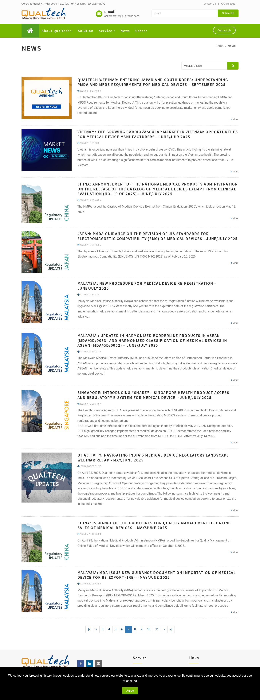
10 (149, 629)
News (125, 30)
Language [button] (229, 3)
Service (105, 30)
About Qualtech (56, 30)
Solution (85, 30)
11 (157, 629)
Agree (130, 690)
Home (219, 46)
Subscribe (228, 13)
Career (141, 30)
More (235, 119)
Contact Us (210, 3)
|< (89, 629)
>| (171, 629)
